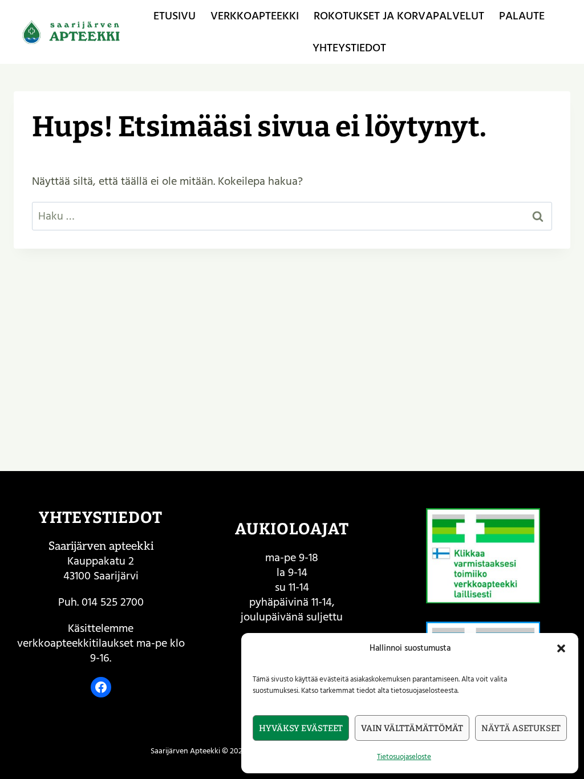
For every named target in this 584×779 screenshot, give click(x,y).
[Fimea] (483, 555)
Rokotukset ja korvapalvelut (399, 16)
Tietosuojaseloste (404, 756)
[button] (561, 648)
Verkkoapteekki (254, 16)
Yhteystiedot (349, 48)
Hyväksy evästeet (301, 728)
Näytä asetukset (521, 728)
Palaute (522, 16)
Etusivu (174, 16)
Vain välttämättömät (412, 728)
